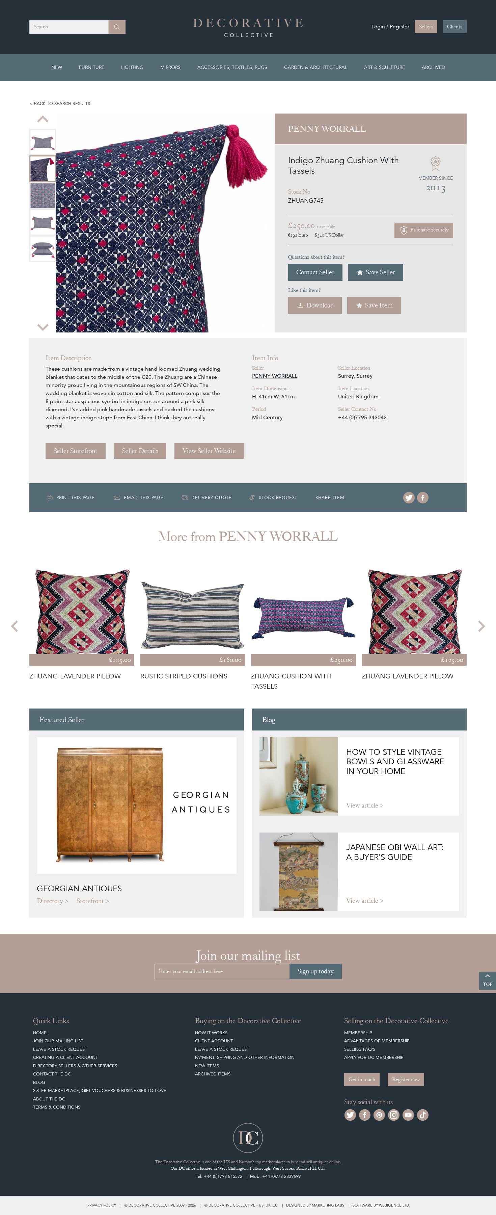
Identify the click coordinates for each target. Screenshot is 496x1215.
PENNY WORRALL (274, 376)
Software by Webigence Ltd (381, 1205)
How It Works (211, 1033)
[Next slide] (43, 326)
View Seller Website (209, 451)
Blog (39, 1082)
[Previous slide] (43, 120)
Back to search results (62, 103)
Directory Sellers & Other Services (75, 1066)
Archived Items (212, 1074)
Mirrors (170, 67)
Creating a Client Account (65, 1057)
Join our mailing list (58, 1041)
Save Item (379, 305)
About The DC (49, 1099)
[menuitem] (42, 142)
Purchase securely (429, 230)
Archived (433, 67)
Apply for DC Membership (373, 1057)
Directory (50, 901)
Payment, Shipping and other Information (245, 1057)
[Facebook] (423, 498)
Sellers (426, 26)
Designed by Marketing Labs (315, 1205)
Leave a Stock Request (60, 1049)
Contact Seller (315, 272)
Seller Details (140, 451)
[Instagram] (394, 1114)
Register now (406, 1079)
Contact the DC (52, 1074)
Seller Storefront (76, 451)
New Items (207, 1066)
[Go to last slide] (15, 626)
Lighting (132, 67)
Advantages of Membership (376, 1041)
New (56, 67)
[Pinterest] (379, 1114)
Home (40, 1033)
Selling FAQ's (359, 1049)
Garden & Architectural (315, 67)
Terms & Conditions (56, 1107)
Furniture (91, 67)
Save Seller (380, 272)
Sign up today (316, 971)
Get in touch (362, 1079)
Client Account (214, 1041)
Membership (358, 1033)
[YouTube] (408, 1114)
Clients (454, 26)
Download (320, 305)
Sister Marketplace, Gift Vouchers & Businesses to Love (99, 1090)
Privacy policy (101, 1205)
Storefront (90, 901)
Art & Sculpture (384, 67)
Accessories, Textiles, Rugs (232, 67)
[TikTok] (423, 1114)
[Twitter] (409, 498)
